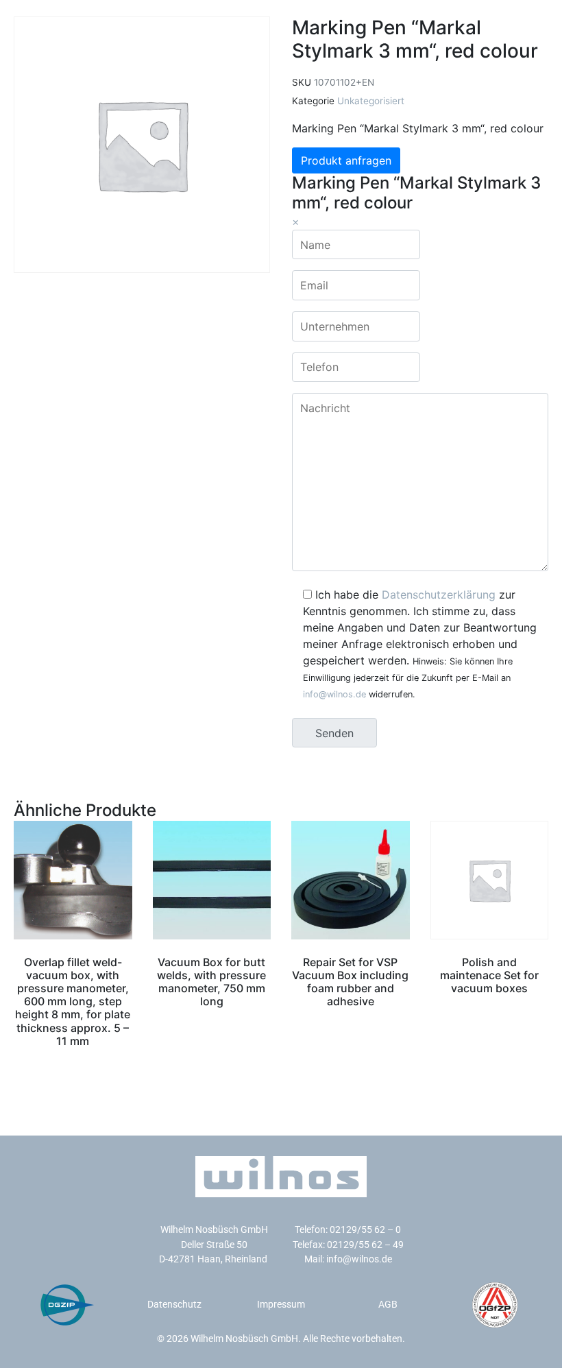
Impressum (281, 1304)
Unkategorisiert (370, 100)
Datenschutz (174, 1304)
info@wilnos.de (334, 694)
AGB (388, 1304)
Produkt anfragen (346, 160)
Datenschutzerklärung (439, 594)
